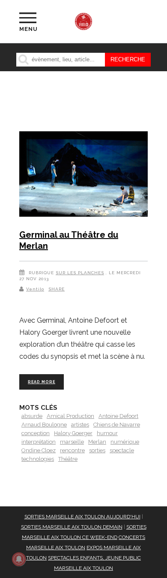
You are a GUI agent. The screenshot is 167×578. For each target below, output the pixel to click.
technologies (37, 459)
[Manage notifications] (19, 559)
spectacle (122, 450)
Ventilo (35, 289)
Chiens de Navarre (116, 424)
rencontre (72, 450)
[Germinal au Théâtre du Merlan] (83, 175)
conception (35, 433)
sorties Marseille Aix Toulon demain (71, 527)
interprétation (38, 442)
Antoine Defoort (118, 416)
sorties (97, 450)
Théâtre (68, 459)
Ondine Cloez (38, 450)
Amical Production (70, 416)
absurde (31, 416)
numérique (124, 442)
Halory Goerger (73, 433)
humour (107, 433)
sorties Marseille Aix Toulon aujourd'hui (82, 517)
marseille (72, 442)
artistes (80, 424)
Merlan (97, 442)
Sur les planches (80, 272)
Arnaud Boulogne (44, 424)
